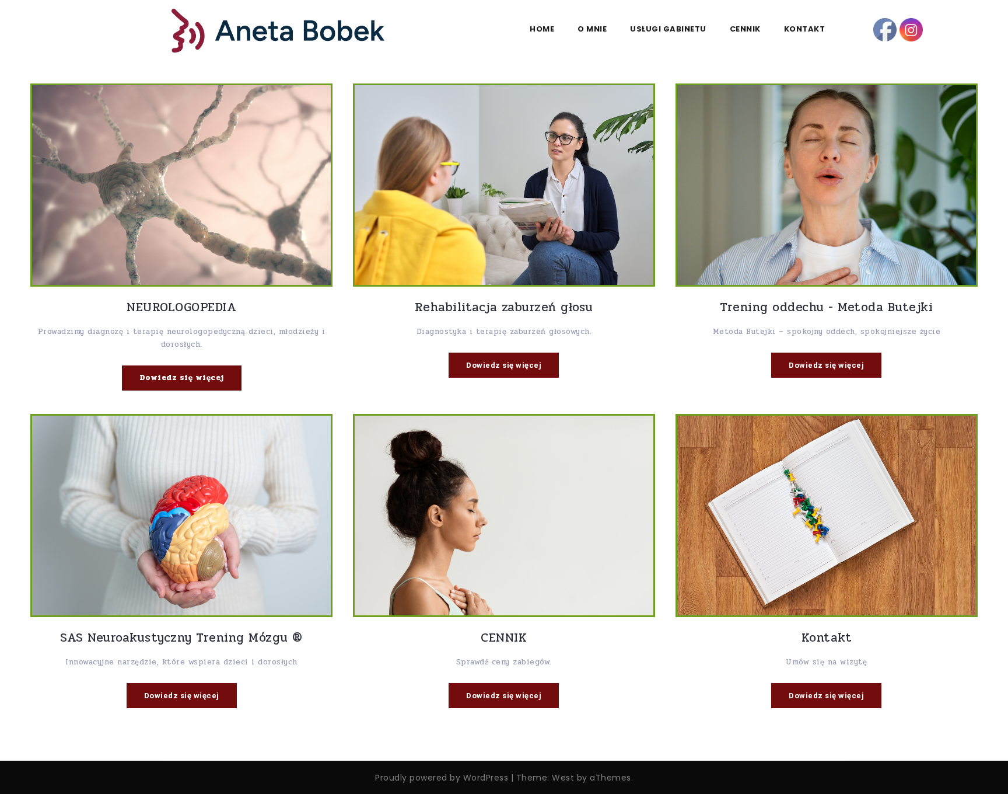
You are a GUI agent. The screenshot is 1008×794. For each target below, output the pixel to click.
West (563, 777)
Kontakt (804, 28)
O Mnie (592, 28)
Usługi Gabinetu (668, 28)
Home (542, 28)
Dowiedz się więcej (181, 378)
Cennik (745, 28)
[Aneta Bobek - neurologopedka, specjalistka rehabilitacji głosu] (278, 30)
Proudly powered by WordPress (441, 777)
